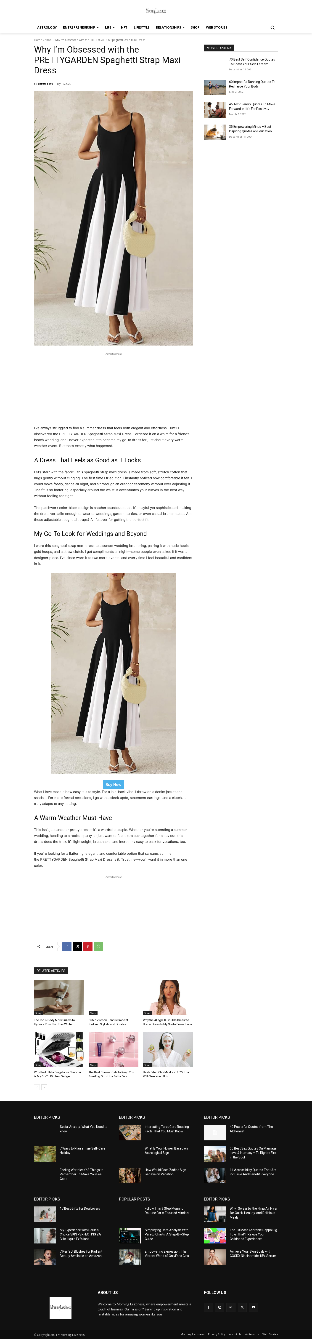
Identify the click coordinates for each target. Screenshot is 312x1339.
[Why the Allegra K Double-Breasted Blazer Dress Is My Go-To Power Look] (168, 997)
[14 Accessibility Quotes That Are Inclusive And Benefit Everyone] (215, 1175)
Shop (48, 40)
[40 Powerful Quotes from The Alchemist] (215, 1132)
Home (38, 40)
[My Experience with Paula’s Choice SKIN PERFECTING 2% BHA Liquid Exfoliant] (45, 1235)
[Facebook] (66, 946)
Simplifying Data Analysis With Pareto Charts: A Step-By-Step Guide (167, 1234)
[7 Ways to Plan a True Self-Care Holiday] (45, 1154)
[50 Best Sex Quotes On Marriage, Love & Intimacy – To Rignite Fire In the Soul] (215, 1154)
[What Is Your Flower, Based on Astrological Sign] (130, 1154)
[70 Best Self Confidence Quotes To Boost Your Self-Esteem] (215, 65)
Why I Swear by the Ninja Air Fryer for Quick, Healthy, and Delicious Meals (254, 1213)
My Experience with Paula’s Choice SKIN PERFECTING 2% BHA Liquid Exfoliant (80, 1234)
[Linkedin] (230, 1307)
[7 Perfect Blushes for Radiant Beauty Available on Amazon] (45, 1257)
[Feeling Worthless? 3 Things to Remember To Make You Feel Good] (45, 1175)
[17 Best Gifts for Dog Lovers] (45, 1214)
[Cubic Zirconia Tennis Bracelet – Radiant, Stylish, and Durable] (114, 997)
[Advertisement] (113, 388)
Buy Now (113, 784)
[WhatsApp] (98, 946)
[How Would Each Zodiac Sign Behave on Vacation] (130, 1175)
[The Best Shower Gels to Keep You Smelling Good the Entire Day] (114, 1049)
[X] (77, 946)
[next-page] (44, 1087)
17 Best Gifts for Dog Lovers (80, 1208)
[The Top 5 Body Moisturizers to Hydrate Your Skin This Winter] (59, 997)
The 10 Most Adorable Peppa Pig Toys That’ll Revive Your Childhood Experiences (253, 1234)
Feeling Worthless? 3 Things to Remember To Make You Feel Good (81, 1174)
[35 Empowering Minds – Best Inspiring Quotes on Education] (215, 132)
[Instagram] (219, 1307)
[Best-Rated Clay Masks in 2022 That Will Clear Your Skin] (168, 1049)
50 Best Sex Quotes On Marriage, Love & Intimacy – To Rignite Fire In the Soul (253, 1153)
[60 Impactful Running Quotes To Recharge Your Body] (215, 87)
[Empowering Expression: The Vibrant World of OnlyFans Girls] (130, 1257)
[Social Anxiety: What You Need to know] (45, 1132)
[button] (272, 27)
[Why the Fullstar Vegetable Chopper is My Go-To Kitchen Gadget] (59, 1049)
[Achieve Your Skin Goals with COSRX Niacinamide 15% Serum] (215, 1257)
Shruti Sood (45, 83)
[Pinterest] (88, 946)
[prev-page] (37, 1087)
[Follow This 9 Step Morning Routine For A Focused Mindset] (130, 1214)
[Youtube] (253, 1307)
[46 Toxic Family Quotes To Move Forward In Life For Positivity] (215, 110)
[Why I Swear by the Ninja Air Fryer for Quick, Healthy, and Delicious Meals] (215, 1214)
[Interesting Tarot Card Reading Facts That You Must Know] (130, 1132)
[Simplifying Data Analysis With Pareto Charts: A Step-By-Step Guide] (130, 1235)
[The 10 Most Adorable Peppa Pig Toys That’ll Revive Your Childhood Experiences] (215, 1235)
